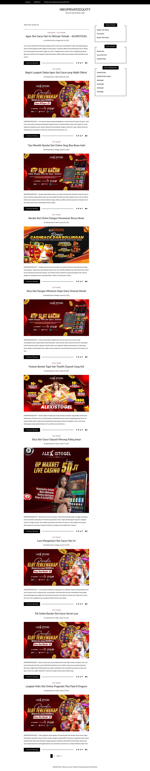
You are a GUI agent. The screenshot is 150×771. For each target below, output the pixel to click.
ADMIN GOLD (50, 40)
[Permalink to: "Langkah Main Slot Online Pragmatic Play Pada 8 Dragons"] (56, 713)
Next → (59, 756)
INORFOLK (37, 2)
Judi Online (51, 32)
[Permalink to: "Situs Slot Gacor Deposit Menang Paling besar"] (56, 480)
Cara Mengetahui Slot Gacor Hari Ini (56, 541)
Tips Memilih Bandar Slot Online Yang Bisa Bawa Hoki (56, 145)
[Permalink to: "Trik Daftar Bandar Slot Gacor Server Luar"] (56, 640)
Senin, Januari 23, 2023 (62, 222)
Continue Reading (32, 63)
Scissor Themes (73, 767)
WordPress (94, 767)
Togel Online (56, 363)
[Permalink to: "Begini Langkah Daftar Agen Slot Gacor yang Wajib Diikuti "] (56, 99)
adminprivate (49, 77)
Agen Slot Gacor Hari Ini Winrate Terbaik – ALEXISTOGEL (56, 36)
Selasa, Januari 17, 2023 (62, 443)
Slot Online (61, 32)
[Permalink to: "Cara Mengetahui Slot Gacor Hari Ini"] (56, 567)
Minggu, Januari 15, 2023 (62, 545)
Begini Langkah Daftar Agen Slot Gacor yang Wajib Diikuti (56, 72)
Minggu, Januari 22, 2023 (62, 295)
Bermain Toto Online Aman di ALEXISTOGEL (57, 2)
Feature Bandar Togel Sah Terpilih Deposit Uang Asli (56, 366)
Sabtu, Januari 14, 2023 (62, 618)
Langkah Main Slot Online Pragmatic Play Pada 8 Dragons (56, 686)
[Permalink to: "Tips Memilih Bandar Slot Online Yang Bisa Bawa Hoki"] (56, 172)
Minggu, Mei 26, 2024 (62, 40)
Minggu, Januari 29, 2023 (62, 149)
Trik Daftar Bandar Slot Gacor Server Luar (56, 613)
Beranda (28, 2)
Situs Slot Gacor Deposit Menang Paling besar (56, 439)
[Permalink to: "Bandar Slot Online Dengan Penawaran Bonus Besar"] (56, 244)
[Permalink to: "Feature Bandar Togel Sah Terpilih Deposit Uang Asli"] (56, 393)
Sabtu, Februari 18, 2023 (62, 77)
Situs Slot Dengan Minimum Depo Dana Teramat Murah (56, 291)
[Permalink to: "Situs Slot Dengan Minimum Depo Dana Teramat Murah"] (56, 317)
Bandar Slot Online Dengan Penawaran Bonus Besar (56, 218)
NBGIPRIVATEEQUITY (75, 9)
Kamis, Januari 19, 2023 (62, 371)
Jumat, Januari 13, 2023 (62, 690)
